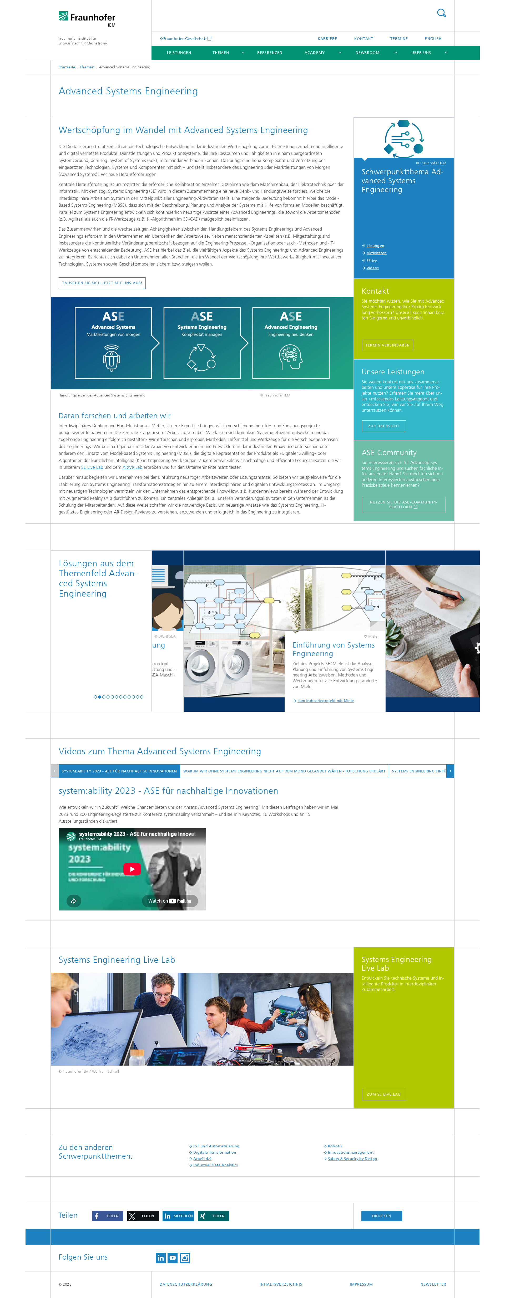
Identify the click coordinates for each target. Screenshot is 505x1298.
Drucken (381, 1216)
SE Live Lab (92, 467)
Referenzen (269, 52)
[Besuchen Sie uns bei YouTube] (173, 1258)
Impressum (361, 1284)
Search (441, 13)
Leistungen (179, 52)
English (433, 39)
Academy (315, 52)
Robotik (335, 1146)
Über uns (421, 52)
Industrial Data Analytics (215, 1165)
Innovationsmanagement (351, 1152)
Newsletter (433, 1284)
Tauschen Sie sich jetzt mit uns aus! (102, 283)
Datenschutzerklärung (186, 1284)
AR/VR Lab (132, 467)
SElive (372, 260)
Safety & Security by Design (352, 1159)
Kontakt (363, 39)
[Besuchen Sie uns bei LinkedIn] (161, 1258)
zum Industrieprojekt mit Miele (196, 701)
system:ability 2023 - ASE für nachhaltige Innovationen (119, 771)
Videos (373, 268)
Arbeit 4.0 (202, 1159)
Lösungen (376, 245)
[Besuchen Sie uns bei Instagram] (185, 1258)
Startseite (67, 67)
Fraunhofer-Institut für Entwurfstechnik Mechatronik (83, 40)
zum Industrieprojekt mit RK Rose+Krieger (408, 701)
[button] (95, 697)
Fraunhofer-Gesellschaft (184, 39)
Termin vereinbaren (387, 345)
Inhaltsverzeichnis (281, 1284)
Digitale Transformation (214, 1152)
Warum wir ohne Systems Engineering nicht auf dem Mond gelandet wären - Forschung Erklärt (284, 771)
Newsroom (368, 52)
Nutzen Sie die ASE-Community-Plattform (404, 504)
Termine (399, 39)
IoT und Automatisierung (216, 1146)
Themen (221, 52)
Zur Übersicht (384, 426)
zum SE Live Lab (384, 1094)
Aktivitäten (377, 253)
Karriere (327, 39)
